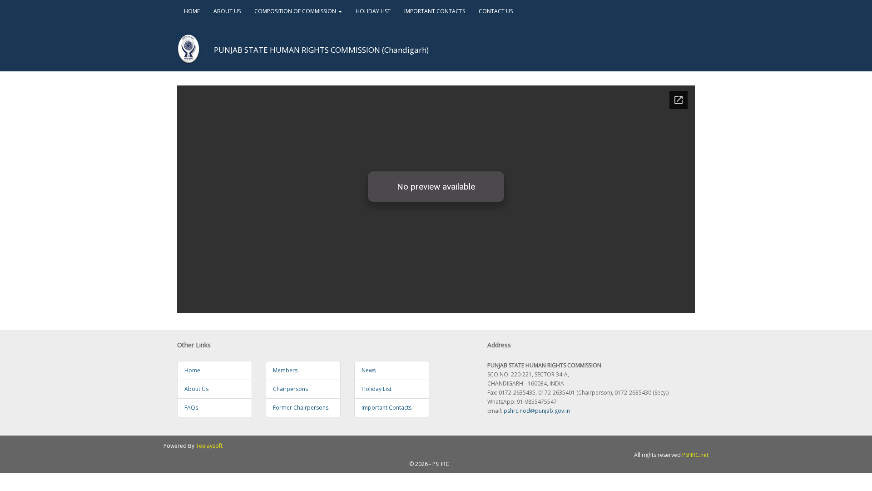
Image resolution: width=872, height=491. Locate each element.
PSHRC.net (695, 455)
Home (192, 370)
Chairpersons (290, 389)
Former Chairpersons (300, 407)
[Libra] (188, 49)
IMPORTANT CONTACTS (434, 11)
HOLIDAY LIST (373, 11)
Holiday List (376, 389)
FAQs (191, 407)
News (369, 370)
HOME (192, 11)
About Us (196, 389)
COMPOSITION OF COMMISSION (295, 11)
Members (285, 370)
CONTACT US (496, 11)
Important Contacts (386, 407)
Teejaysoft (209, 446)
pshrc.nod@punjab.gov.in (537, 411)
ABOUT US (227, 11)
